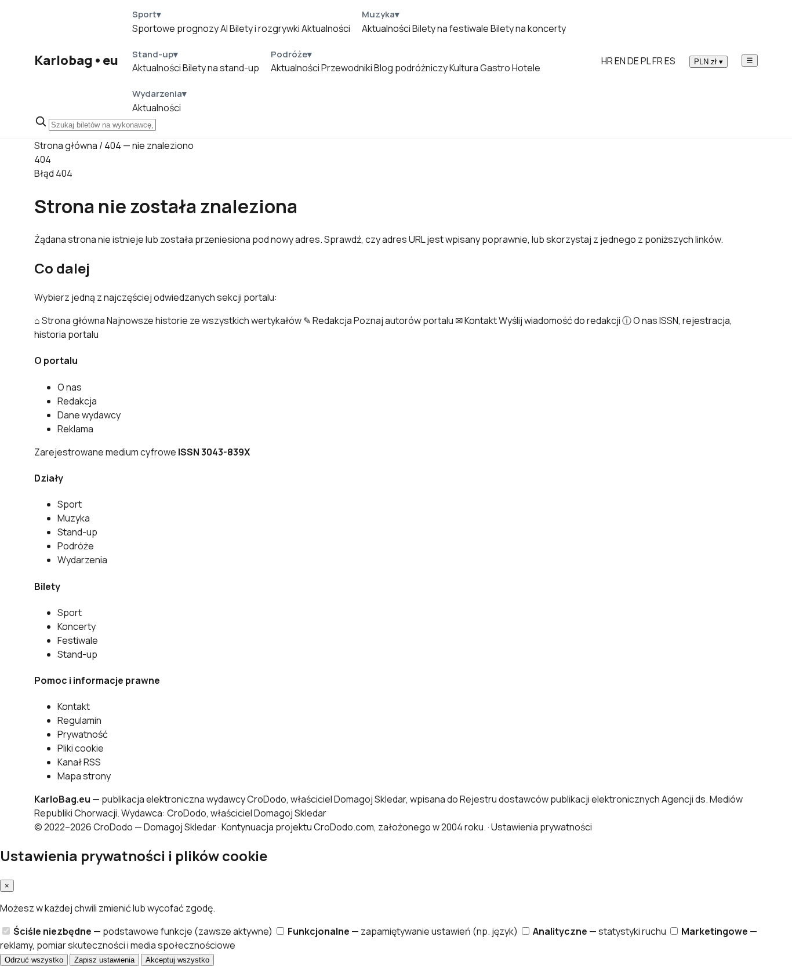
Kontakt (73, 706)
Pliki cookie (80, 748)
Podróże (75, 545)
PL (646, 60)
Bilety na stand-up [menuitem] (221, 67)
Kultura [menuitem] (463, 67)
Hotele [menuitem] (526, 67)
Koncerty (76, 626)
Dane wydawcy (89, 415)
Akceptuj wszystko (177, 960)
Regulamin (79, 720)
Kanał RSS (79, 762)
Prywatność (82, 734)
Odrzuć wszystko (34, 960)
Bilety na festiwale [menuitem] (450, 28)
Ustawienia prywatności (541, 827)
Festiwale (77, 640)
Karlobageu (76, 60)
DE (633, 60)
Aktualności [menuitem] (325, 28)
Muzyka (73, 518)
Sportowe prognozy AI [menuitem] (180, 28)
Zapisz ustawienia (104, 960)
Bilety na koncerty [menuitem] (528, 28)
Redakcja (77, 401)
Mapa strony (84, 776)
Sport (69, 504)
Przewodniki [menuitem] (346, 67)
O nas (69, 387)
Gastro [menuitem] (495, 67)
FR (657, 60)
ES (669, 60)
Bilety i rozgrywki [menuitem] (265, 28)
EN (620, 60)
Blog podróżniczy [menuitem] (411, 67)
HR (607, 60)
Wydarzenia (82, 559)
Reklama (75, 428)
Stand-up (77, 532)
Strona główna (65, 145)
